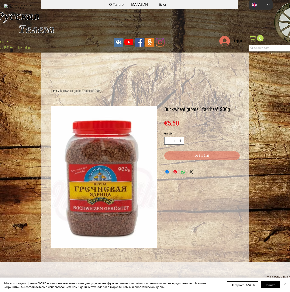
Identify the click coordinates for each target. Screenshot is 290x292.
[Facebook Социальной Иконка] (139, 42)
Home (54, 91)
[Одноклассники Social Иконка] (149, 42)
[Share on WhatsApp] (183, 171)
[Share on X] (191, 171)
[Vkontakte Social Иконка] (118, 42)
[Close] (284, 285)
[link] (257, 38)
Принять (270, 285)
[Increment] (180, 140)
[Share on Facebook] (167, 171)
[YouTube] (128, 42)
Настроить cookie (243, 285)
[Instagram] (160, 42)
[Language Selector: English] (261, 5)
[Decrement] (167, 140)
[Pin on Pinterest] (175, 171)
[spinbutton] (174, 140)
